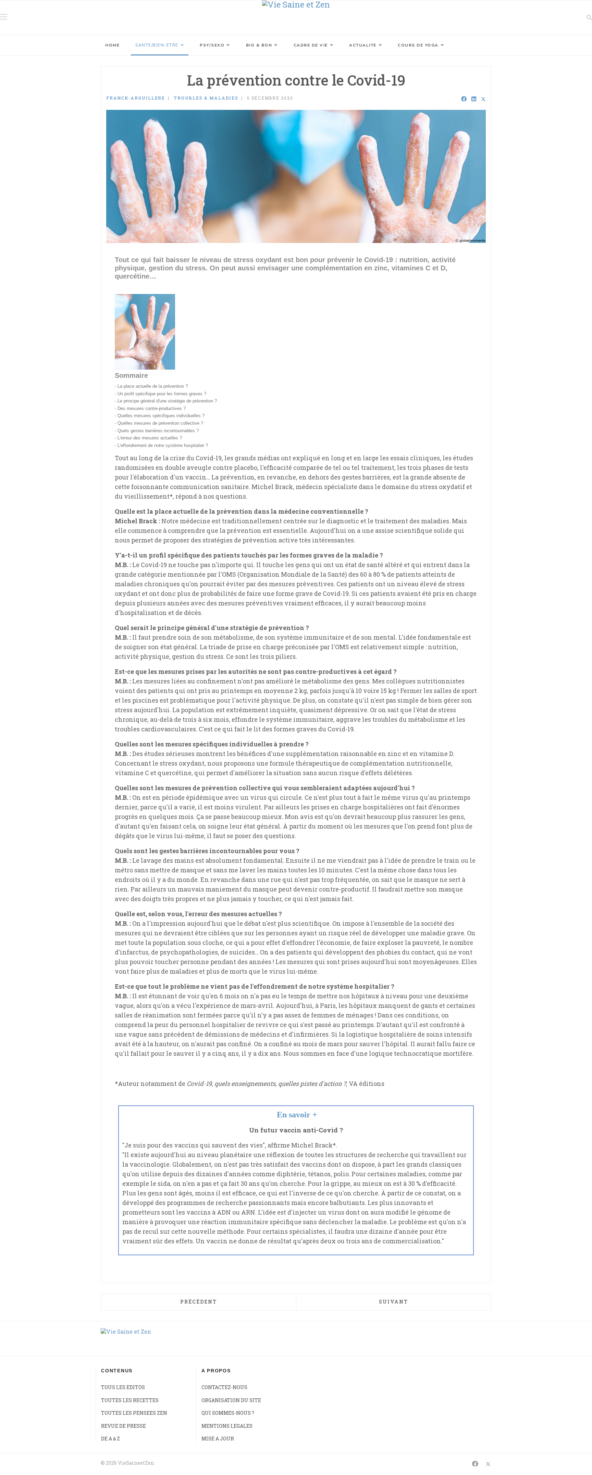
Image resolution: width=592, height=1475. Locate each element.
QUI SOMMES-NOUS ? (227, 1413)
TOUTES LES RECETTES (130, 1400)
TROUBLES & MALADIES (206, 98)
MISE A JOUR (217, 1438)
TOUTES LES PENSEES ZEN (134, 1413)
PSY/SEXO (212, 45)
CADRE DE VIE (311, 45)
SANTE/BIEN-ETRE (156, 45)
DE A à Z (110, 1438)
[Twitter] (483, 99)
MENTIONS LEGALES (226, 1426)
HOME (112, 45)
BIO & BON (259, 45)
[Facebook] (464, 99)
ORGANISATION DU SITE (231, 1400)
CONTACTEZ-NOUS (224, 1387)
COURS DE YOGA (418, 45)
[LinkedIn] (473, 99)
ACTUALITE (363, 45)
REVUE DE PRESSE (123, 1426)
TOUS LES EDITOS (123, 1387)
